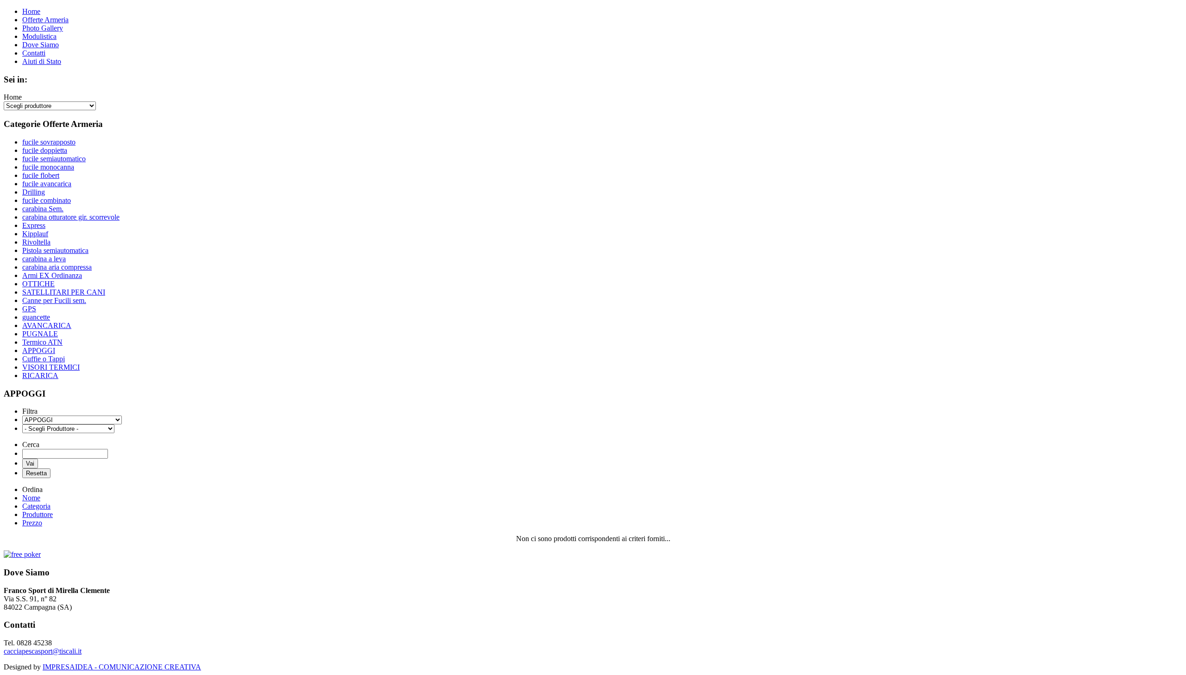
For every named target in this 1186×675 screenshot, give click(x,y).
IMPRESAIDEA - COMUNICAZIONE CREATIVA (122, 667)
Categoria (36, 506)
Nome (31, 498)
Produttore (37, 514)
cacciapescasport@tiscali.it (43, 651)
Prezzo (32, 523)
